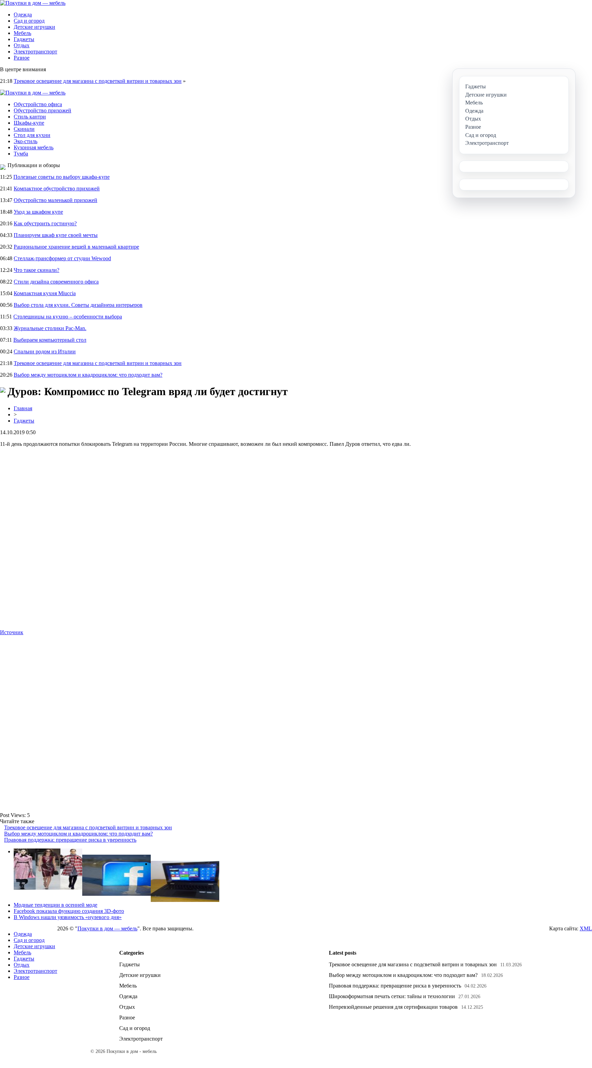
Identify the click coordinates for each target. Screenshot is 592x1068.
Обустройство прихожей (42, 110)
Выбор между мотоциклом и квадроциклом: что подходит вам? (88, 375)
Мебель (22, 33)
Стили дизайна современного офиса (56, 282)
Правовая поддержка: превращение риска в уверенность (70, 840)
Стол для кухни (32, 135)
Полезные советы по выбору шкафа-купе (61, 177)
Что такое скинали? (36, 270)
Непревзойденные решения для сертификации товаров (393, 1007)
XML (586, 928)
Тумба (21, 153)
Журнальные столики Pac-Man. (50, 328)
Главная (23, 408)
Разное (21, 58)
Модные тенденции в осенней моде (55, 905)
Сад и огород (29, 21)
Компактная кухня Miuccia (45, 293)
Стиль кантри (30, 117)
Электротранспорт (35, 51)
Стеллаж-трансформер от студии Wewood (62, 258)
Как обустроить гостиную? (45, 223)
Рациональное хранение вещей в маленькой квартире (76, 247)
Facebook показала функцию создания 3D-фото (69, 911)
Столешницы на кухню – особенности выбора (67, 316)
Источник (11, 632)
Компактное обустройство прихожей (57, 188)
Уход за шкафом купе (38, 212)
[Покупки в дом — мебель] (32, 3)
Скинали (24, 129)
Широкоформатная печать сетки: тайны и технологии (392, 996)
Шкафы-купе (29, 123)
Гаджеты (24, 39)
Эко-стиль (25, 141)
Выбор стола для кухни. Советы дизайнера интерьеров (78, 305)
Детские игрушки (34, 27)
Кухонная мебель (33, 147)
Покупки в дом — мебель (107, 928)
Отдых (21, 45)
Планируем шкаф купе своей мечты (56, 235)
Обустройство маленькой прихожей (55, 200)
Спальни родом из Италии (45, 351)
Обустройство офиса (38, 104)
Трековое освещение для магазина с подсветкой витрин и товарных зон (98, 81)
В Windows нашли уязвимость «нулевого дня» (68, 917)
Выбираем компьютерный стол (49, 340)
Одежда (23, 14)
